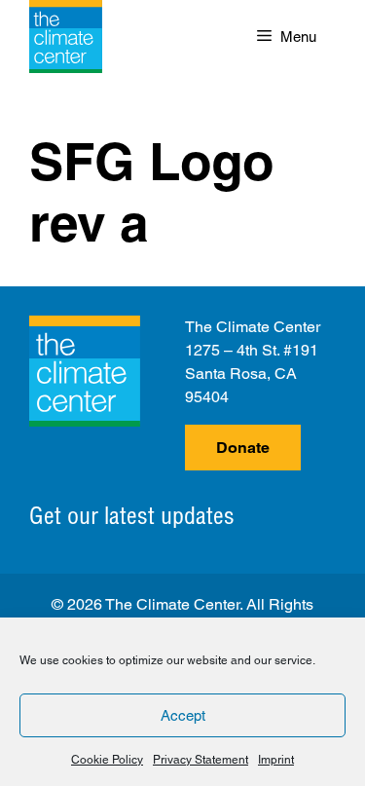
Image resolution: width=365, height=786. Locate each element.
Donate (243, 447)
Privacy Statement (200, 760)
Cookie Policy (107, 760)
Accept (183, 715)
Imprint (276, 760)
